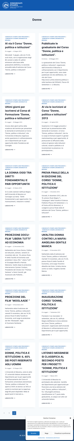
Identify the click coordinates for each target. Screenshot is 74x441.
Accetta (33, 433)
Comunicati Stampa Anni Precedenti (17, 36)
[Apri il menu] (70, 5)
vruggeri (8, 51)
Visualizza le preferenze (62, 433)
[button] (70, 418)
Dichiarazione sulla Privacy (53, 437)
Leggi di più (10, 74)
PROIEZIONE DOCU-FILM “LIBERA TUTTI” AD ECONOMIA (18, 238)
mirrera (45, 59)
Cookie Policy (41, 437)
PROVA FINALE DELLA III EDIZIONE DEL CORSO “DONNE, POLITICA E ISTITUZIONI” (55, 180)
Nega (46, 433)
